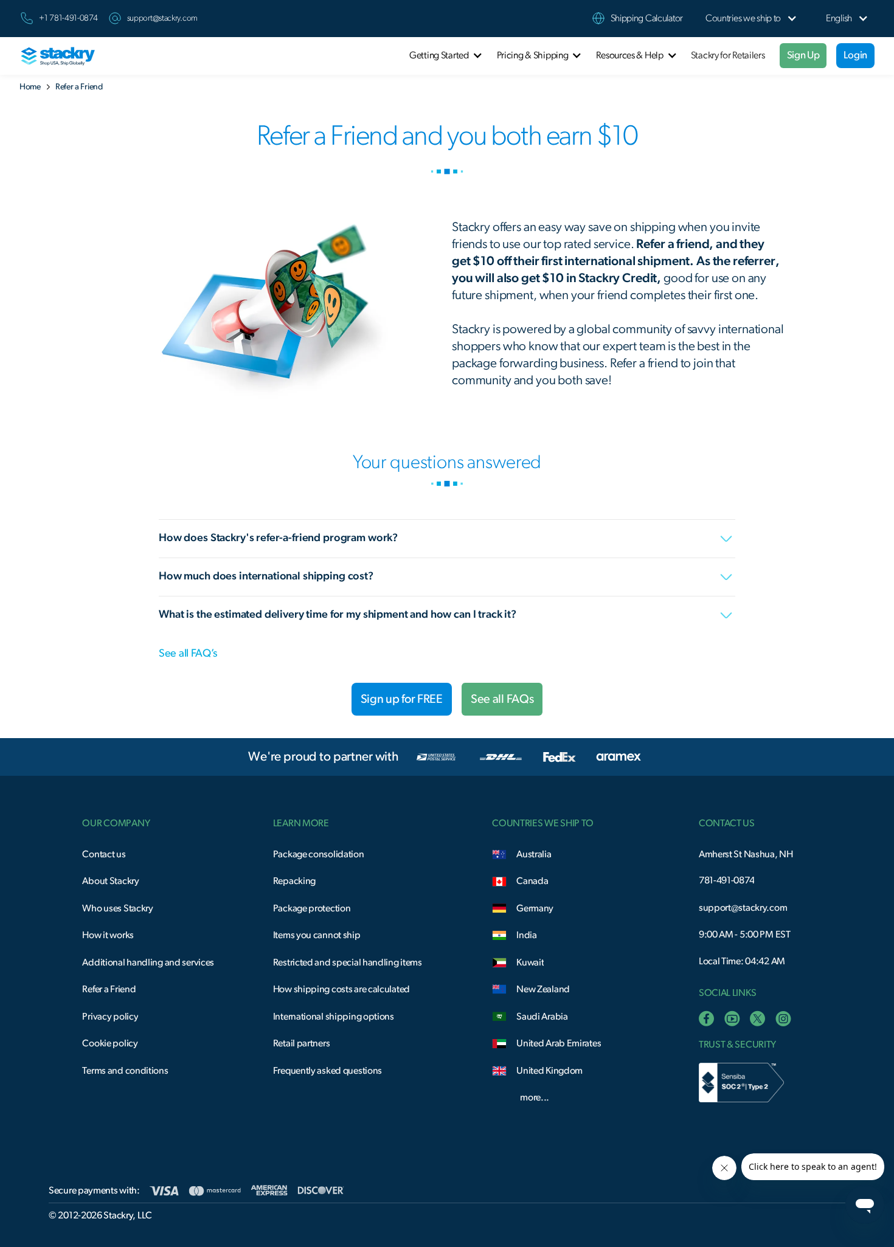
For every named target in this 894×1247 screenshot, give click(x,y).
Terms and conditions (125, 1071)
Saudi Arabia (541, 1016)
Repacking (294, 881)
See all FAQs (502, 699)
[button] (743, 18)
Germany (534, 908)
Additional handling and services (148, 962)
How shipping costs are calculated (341, 989)
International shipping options (333, 1016)
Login (855, 55)
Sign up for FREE (402, 699)
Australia (533, 854)
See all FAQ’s (188, 653)
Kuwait (530, 962)
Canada (532, 881)
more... (534, 1097)
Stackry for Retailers (728, 55)
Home (30, 87)
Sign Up (803, 55)
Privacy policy (110, 1016)
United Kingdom (549, 1071)
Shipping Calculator (647, 18)
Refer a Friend (109, 989)
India (526, 935)
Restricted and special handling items (347, 962)
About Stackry (110, 881)
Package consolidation (318, 854)
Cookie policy (109, 1043)
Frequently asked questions (327, 1071)
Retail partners (301, 1043)
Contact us (103, 854)
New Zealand (543, 989)
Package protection (312, 908)
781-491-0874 (726, 880)
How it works (107, 935)
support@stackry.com (162, 18)
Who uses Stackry (117, 908)
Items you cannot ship (317, 935)
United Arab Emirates (558, 1043)
